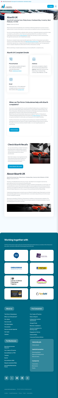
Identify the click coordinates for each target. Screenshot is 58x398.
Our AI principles (8, 324)
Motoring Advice (36, 352)
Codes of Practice (36, 115)
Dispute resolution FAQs (10, 363)
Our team (6, 331)
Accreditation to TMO (10, 352)
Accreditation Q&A (9, 360)
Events (6, 357)
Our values (7, 319)
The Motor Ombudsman (10, 314)
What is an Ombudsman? (10, 316)
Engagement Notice (35, 332)
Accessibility (29, 393)
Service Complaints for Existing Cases (36, 328)
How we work (7, 321)
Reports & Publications (38, 354)
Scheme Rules (33, 334)
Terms (24, 393)
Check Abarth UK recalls (15, 166)
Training (6, 355)
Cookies (6, 393)
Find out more (14, 129)
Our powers (7, 326)
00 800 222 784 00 (17, 70)
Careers (6, 334)
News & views (35, 356)
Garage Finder (33, 323)
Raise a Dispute (34, 316)
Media (33, 368)
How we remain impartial (10, 329)
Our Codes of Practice (35, 314)
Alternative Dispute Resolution (32, 41)
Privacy (20, 393)
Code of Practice (23, 35)
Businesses (35, 366)
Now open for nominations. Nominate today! (21, 1)
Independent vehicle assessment (35, 319)
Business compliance (35, 325)
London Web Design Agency (10, 389)
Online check (35, 345)
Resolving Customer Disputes (9, 347)
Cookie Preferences (13, 393)
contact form (21, 89)
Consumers (35, 363)
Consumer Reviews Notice (36, 337)
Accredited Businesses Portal (10, 366)
